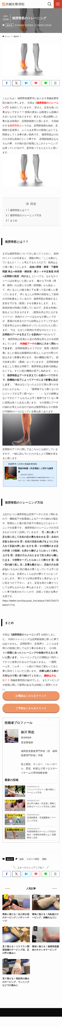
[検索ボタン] (49, 4)
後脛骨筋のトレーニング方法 (25, 215)
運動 (44, 858)
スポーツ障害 (33, 858)
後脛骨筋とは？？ (19, 210)
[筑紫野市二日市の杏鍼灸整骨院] (12, 4)
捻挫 (21, 858)
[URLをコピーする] (55, 83)
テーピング (20, 796)
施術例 (9, 25)
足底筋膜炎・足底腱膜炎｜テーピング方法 (41, 819)
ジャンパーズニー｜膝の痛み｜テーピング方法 (41, 791)
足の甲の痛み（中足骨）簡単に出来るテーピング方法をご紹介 (41, 805)
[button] (6, 83)
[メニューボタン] (58, 4)
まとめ (13, 220)
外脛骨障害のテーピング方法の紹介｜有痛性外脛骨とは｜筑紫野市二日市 (41, 834)
